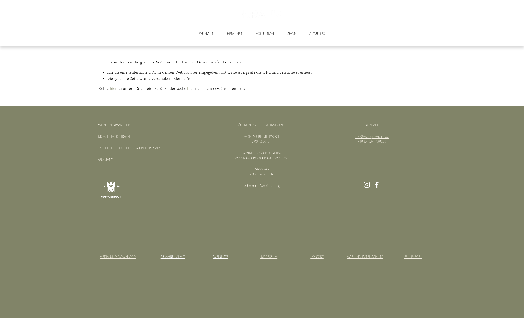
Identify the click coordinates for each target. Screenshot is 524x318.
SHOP (291, 33)
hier (113, 88)
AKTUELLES (317, 33)
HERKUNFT (234, 33)
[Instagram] (367, 184)
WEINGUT (206, 33)
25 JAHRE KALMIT (173, 256)
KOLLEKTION (265, 33)
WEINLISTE (220, 256)
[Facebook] (377, 184)
